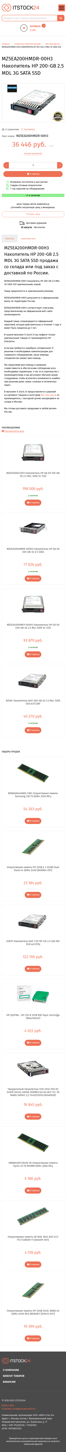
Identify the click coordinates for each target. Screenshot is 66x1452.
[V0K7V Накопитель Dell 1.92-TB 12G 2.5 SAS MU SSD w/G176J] (33, 921)
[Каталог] (61, 10)
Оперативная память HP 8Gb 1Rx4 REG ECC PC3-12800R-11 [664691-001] (33, 1238)
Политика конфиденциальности (18, 1408)
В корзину (34, 174)
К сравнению (12, 129)
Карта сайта (8, 1405)
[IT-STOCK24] (16, 1362)
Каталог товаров (13, 1375)
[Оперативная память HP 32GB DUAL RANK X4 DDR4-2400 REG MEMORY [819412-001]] (33, 1290)
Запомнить (29, 129)
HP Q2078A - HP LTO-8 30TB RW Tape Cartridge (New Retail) (33, 1017)
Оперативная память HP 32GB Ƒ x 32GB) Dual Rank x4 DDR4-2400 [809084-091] (33, 869)
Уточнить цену (33, 214)
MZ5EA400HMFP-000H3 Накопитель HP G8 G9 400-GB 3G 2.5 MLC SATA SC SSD (33, 626)
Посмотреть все (14, 431)
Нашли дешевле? (33, 153)
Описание (9, 239)
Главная (6, 44)
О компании (11, 1370)
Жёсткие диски (48, 395)
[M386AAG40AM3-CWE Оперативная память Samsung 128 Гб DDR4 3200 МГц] (33, 773)
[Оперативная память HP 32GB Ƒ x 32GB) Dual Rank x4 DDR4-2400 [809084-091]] (33, 847)
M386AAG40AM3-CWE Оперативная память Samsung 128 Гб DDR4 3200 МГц (33, 795)
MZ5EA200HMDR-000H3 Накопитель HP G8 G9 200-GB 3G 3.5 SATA (33, 550)
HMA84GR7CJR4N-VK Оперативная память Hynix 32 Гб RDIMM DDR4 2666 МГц (33, 1164)
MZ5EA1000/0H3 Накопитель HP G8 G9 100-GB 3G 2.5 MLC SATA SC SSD (33, 474)
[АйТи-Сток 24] (20, 7)
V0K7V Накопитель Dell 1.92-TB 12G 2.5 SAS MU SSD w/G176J (33, 943)
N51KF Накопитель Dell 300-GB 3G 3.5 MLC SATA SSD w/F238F (33, 702)
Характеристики (28, 239)
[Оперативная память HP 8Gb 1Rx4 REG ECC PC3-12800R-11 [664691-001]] (33, 1216)
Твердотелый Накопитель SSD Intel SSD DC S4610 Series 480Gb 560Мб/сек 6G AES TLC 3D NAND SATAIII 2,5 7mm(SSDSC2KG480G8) (33, 1092)
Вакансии (9, 1381)
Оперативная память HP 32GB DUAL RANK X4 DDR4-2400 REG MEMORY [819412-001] (33, 1312)
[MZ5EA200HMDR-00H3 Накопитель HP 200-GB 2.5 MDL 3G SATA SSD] (33, 102)
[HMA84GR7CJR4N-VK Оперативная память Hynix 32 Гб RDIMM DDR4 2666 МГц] (33, 1142)
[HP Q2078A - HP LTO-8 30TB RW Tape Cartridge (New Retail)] (33, 995)
